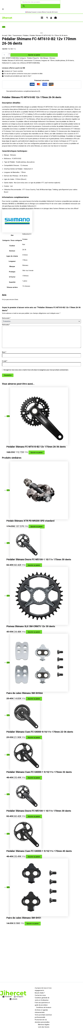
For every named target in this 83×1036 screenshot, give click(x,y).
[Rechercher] (24, 6)
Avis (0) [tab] (37, 91)
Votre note (6, 318)
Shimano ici (38, 208)
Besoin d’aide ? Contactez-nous (40, 994)
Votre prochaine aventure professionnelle (43, 1016)
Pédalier (25, 239)
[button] (47, 18)
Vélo (9, 35)
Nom (4, 352)
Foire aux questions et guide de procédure (42, 1004)
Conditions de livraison (43, 1007)
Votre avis (6, 324)
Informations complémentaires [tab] (24, 91)
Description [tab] (10, 91)
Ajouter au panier (34, 55)
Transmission (17, 35)
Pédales (25, 35)
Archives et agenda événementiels (41, 1011)
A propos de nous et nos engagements (43, 989)
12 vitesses (26, 286)
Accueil (4, 35)
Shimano (52, 58)
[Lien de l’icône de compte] (51, 18)
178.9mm (25, 276)
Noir (23, 244)
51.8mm (25, 255)
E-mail (4, 361)
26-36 (24, 250)
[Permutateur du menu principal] (42, 17)
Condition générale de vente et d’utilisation (42, 999)
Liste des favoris (43, 1027)
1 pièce (24, 281)
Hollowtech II (26, 234)
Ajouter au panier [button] (37, 452)
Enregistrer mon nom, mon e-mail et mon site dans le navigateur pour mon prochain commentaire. (36, 370)
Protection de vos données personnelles (42, 1021)
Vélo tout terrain (27, 270)
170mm (24, 260)
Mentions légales (43, 1024)
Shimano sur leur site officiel (68, 208)
